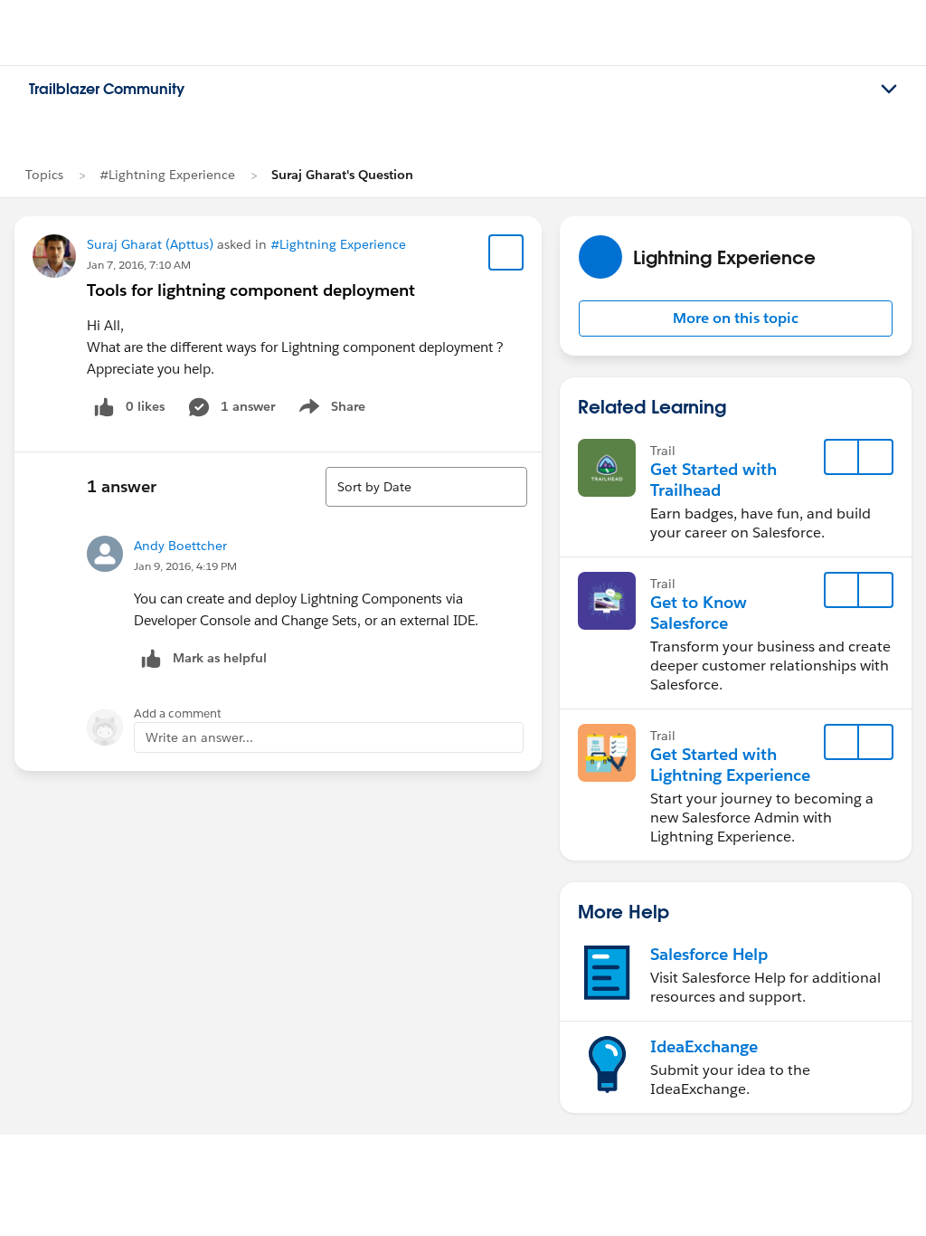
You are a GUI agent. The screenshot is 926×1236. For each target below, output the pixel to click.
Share (329, 410)
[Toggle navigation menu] (889, 89)
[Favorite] (506, 252)
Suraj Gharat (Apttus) (150, 244)
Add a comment (178, 713)
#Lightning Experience (167, 174)
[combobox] (426, 487)
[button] (736, 318)
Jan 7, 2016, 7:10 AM (139, 264)
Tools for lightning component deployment (251, 290)
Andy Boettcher (180, 545)
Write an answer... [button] (199, 737)
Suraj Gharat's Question (342, 174)
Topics (44, 174)
